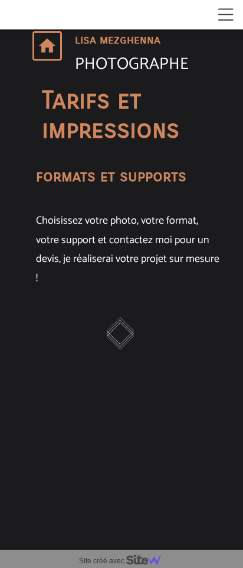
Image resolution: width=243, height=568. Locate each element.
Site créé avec (102, 561)
